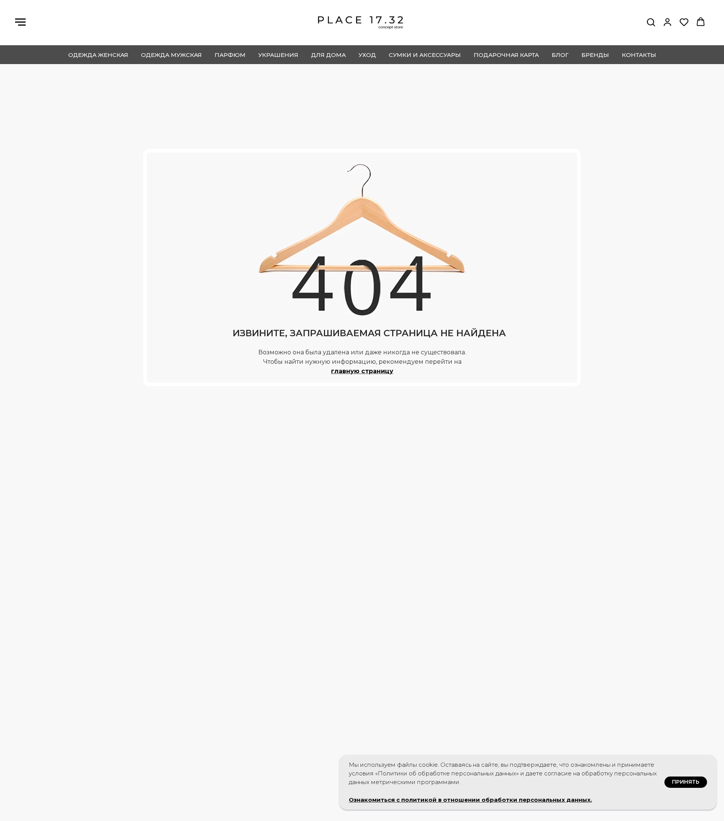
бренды (595, 54)
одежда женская (98, 54)
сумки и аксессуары (425, 54)
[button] (650, 21)
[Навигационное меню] (20, 22)
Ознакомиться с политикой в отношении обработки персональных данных (470, 799)
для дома (328, 54)
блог (560, 54)
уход (367, 54)
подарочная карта (506, 54)
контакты (639, 54)
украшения (278, 54)
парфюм (230, 54)
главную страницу (362, 371)
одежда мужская (171, 54)
